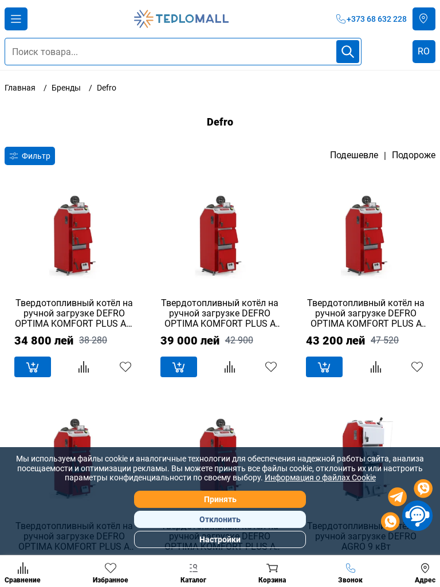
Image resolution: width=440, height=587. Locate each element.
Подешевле (354, 155)
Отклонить (220, 519)
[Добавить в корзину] (32, 367)
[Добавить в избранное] (125, 366)
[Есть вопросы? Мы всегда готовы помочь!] (406, 506)
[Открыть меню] (16, 18)
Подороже (413, 155)
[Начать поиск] (347, 51)
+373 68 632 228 (377, 19)
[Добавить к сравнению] (83, 366)
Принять (220, 499)
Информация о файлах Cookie (320, 477)
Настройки (220, 539)
